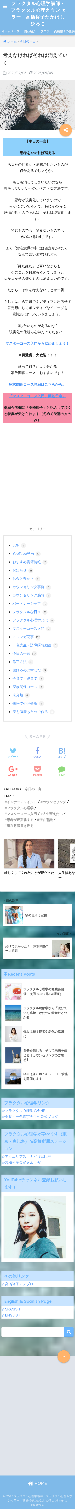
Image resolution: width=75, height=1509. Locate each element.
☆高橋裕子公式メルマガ (20, 1163)
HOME (40, 1483)
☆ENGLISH (10, 1315)
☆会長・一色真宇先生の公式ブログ (29, 1117)
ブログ (45, 31)
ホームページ (10, 31)
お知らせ (22, 570)
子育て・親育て (27, 678)
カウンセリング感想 (31, 595)
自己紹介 (30, 31)
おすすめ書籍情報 (29, 562)
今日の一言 (24, 653)
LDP (18, 545)
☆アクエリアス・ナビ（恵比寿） (28, 1157)
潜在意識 (46, 820)
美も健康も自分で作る (32, 711)
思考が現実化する (20, 820)
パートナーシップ (29, 603)
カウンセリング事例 (30, 587)
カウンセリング (54, 802)
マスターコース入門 (30, 628)
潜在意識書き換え (20, 825)
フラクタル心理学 (20, 808)
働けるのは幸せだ (29, 670)
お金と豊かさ (25, 578)
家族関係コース (27, 686)
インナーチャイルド (22, 802)
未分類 (20, 695)
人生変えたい (53, 814)
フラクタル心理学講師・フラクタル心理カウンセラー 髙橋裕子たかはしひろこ (38, 13)
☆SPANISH (10, 1309)
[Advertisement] (37, 478)
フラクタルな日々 (29, 612)
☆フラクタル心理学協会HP (23, 1111)
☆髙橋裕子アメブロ (17, 1284)
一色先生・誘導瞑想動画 (34, 645)
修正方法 (22, 661)
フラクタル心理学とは (32, 620)
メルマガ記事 (26, 637)
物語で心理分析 (27, 703)
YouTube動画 (26, 553)
